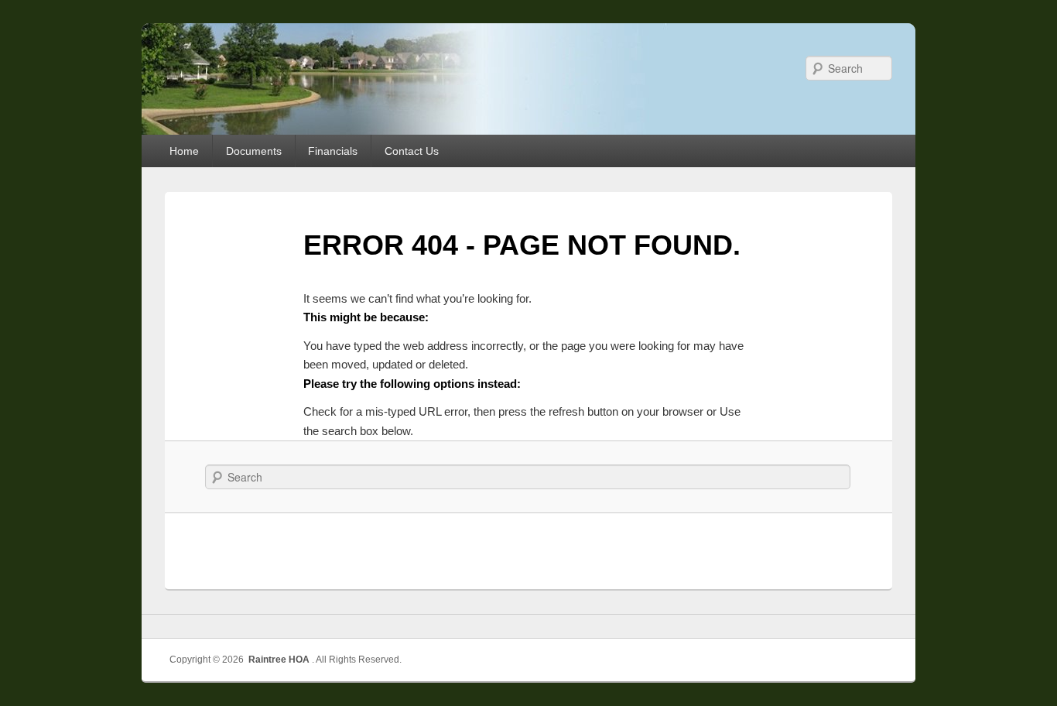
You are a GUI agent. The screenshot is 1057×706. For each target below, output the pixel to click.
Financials (332, 151)
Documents (254, 151)
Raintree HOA (279, 659)
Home (184, 151)
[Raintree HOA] (169, 70)
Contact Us (412, 151)
